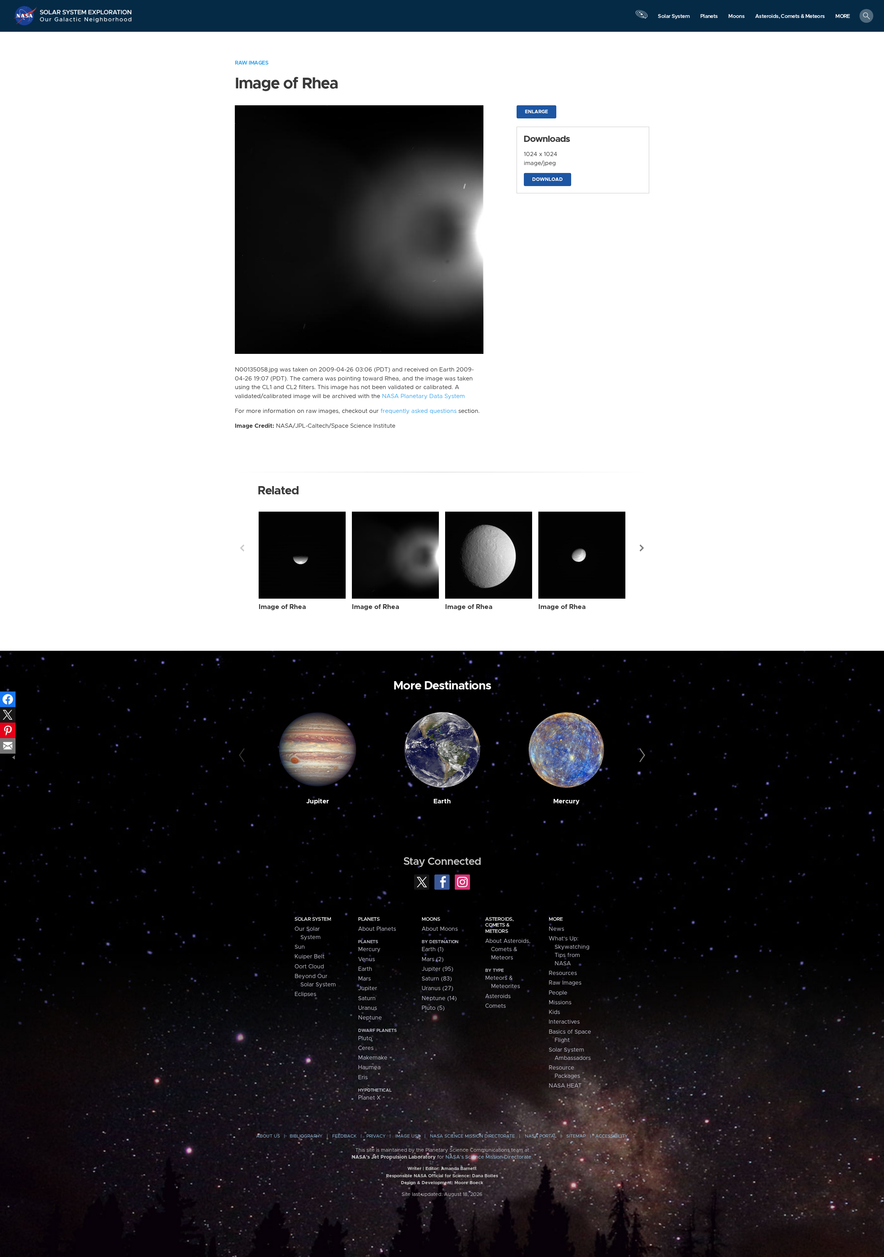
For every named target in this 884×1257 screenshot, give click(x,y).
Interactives (564, 1022)
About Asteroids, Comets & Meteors (507, 949)
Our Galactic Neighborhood (86, 21)
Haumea (369, 1067)
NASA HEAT (565, 1086)
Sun (300, 947)
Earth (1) (433, 949)
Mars (364, 979)
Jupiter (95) (437, 969)
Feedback (344, 1136)
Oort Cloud (309, 966)
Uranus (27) (437, 988)
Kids (554, 1012)
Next (642, 548)
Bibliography (306, 1136)
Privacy (376, 1136)
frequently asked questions (419, 411)
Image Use (407, 1136)
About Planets (377, 929)
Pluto (365, 1038)
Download (547, 179)
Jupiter (317, 801)
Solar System (313, 919)
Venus (366, 959)
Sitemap (576, 1136)
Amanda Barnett (459, 1169)
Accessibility (611, 1136)
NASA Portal (541, 1136)
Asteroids (498, 996)
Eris (363, 1077)
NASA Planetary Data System (423, 396)
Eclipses (305, 994)
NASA (26, 15)
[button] (842, 16)
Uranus (367, 1008)
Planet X (369, 1098)
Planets (368, 919)
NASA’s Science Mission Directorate (488, 1157)
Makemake (372, 1058)
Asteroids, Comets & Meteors (499, 925)
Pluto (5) (433, 1008)
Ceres (366, 1048)
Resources (563, 973)
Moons (431, 919)
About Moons (440, 929)
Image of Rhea (282, 606)
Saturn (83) (437, 979)
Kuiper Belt (310, 956)
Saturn (367, 998)
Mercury (566, 801)
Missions (560, 1002)
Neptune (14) (439, 998)
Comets (495, 1006)
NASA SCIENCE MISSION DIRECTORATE (472, 1136)
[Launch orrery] (641, 17)
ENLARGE (536, 111)
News (556, 929)
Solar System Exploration (86, 10)
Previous (242, 548)
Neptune (370, 1018)
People (558, 993)
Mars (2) (433, 959)
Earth (442, 801)
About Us (268, 1136)
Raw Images (251, 63)
